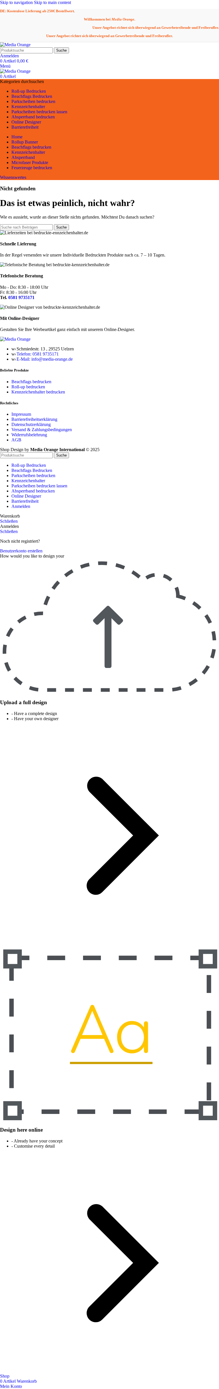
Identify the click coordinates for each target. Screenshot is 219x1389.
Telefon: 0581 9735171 (38, 354)
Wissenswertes (13, 177)
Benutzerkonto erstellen (21, 550)
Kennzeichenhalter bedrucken (38, 391)
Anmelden (20, 506)
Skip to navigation (17, 2)
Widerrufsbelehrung (29, 434)
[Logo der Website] (15, 44)
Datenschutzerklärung (31, 424)
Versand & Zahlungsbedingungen (41, 429)
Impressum (21, 414)
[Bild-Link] (15, 339)
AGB (16, 439)
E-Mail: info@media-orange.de (45, 359)
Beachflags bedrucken (31, 381)
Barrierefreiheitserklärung (34, 419)
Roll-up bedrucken (28, 386)
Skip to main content (52, 2)
